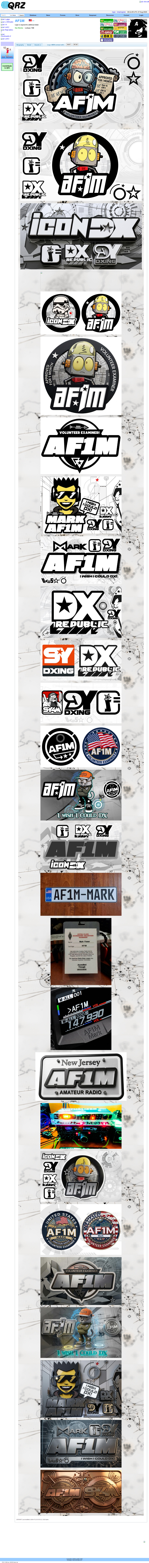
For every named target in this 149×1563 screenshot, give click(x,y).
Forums (62, 15)
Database (33, 15)
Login (141, 15)
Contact (126, 15)
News (48, 15)
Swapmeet (92, 15)
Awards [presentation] (37, 45)
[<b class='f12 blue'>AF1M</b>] (137, 37)
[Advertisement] (80, 1541)
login (114, 12)
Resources (110, 15)
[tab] (20, 45)
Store (77, 15)
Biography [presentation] (20, 45)
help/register (121, 12)
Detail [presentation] (29, 45)
